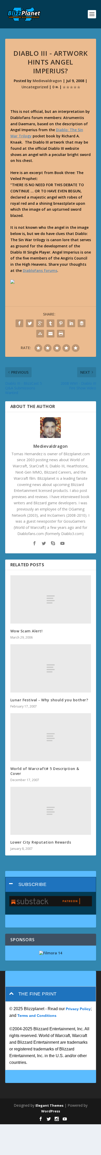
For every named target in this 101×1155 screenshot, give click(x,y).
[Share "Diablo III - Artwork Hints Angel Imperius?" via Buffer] (81, 323)
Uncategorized (34, 86)
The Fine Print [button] (37, 993)
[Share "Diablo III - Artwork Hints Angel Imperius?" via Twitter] (30, 323)
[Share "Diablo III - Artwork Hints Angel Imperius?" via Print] (61, 333)
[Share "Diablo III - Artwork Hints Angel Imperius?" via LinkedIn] (71, 323)
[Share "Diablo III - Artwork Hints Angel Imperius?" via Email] (50, 333)
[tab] (50, 884)
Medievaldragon (47, 80)
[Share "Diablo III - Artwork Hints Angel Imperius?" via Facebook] (19, 323)
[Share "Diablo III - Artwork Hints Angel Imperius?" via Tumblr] (50, 323)
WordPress (50, 1111)
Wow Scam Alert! (26, 630)
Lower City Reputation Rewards (40, 842)
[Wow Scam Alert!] (50, 599)
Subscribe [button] (32, 884)
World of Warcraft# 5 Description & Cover (44, 771)
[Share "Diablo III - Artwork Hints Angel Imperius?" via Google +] (40, 323)
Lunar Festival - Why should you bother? (49, 699)
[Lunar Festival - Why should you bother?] (50, 668)
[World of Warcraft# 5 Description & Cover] (50, 737)
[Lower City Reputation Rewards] (50, 811)
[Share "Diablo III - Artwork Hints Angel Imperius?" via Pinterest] (61, 323)
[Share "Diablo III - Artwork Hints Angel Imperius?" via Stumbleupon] (40, 333)
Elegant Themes (49, 1105)
